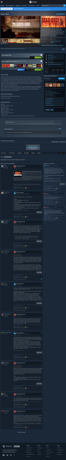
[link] (29, 70)
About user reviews (55, 141)
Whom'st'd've (6, 192)
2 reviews (5, 193)
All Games (2, 12)
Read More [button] (39, 212)
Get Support (59, 452)
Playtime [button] (33, 152)
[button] (2, 5)
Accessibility (48, 450)
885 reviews (6, 223)
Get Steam (59, 447)
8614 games (6, 222)
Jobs (38, 450)
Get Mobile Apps (60, 450)
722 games (5, 252)
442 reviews (6, 316)
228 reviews (6, 285)
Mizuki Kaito (6, 362)
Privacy (47, 447)
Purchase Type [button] (12, 152)
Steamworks (29, 452)
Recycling (39, 454)
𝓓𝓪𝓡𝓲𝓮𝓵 (5, 283)
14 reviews (5, 413)
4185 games (6, 284)
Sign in (2, 48)
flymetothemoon (7, 314)
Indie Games (7, 12)
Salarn (5, 165)
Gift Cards (28, 456)
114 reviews (6, 333)
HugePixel (52, 42)
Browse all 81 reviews (22, 432)
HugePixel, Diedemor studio (55, 41)
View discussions (49, 103)
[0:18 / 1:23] (20, 27)
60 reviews (5, 364)
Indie (45, 45)
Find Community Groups (50, 105)
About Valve (40, 447)
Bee (4, 393)
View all (60, 128)
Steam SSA (29, 450)
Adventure (51, 45)
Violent (48, 45)
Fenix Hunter (6, 410)
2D (58, 45)
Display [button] (39, 152)
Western (55, 45)
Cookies (47, 454)
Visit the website (49, 98)
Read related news (49, 101)
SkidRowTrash (7, 251)
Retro (61, 45)
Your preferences (62, 141)
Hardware (39, 452)
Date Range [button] (26, 152)
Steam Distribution (30, 454)
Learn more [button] (61, 78)
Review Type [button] (3, 152)
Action (43, 45)
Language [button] (19, 152)
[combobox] (52, 5)
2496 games (6, 315)
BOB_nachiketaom (7, 332)
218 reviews (6, 253)
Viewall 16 (62, 85)
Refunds (47, 456)
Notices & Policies (49, 452)
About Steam (29, 447)
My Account (59, 454)
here (26, 132)
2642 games (6, 363)
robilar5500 (6, 221)
